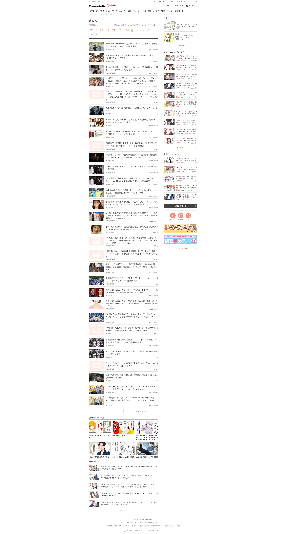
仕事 (101, 30)
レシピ (164, 1)
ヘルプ (158, 522)
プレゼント (186, 1)
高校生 (128, 30)
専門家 (163, 11)
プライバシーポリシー (130, 526)
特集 (144, 11)
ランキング (137, 11)
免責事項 (168, 526)
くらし (159, 1)
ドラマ (120, 30)
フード (114, 11)
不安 (113, 30)
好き (148, 30)
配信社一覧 (179, 11)
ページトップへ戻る (181, 248)
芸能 (91, 30)
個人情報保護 (144, 526)
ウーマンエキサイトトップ (175, 5)
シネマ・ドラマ (138, 30)
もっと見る (123, 510)
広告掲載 (176, 526)
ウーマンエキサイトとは (134, 522)
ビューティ (170, 1)
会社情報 (109, 526)
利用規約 (117, 526)
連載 (149, 11)
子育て (155, 1)
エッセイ (156, 11)
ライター (170, 11)
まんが (176, 1)
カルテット (93, 34)
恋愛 (129, 11)
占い (180, 1)
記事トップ (94, 11)
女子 (107, 30)
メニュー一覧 (193, 1)
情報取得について (157, 526)
